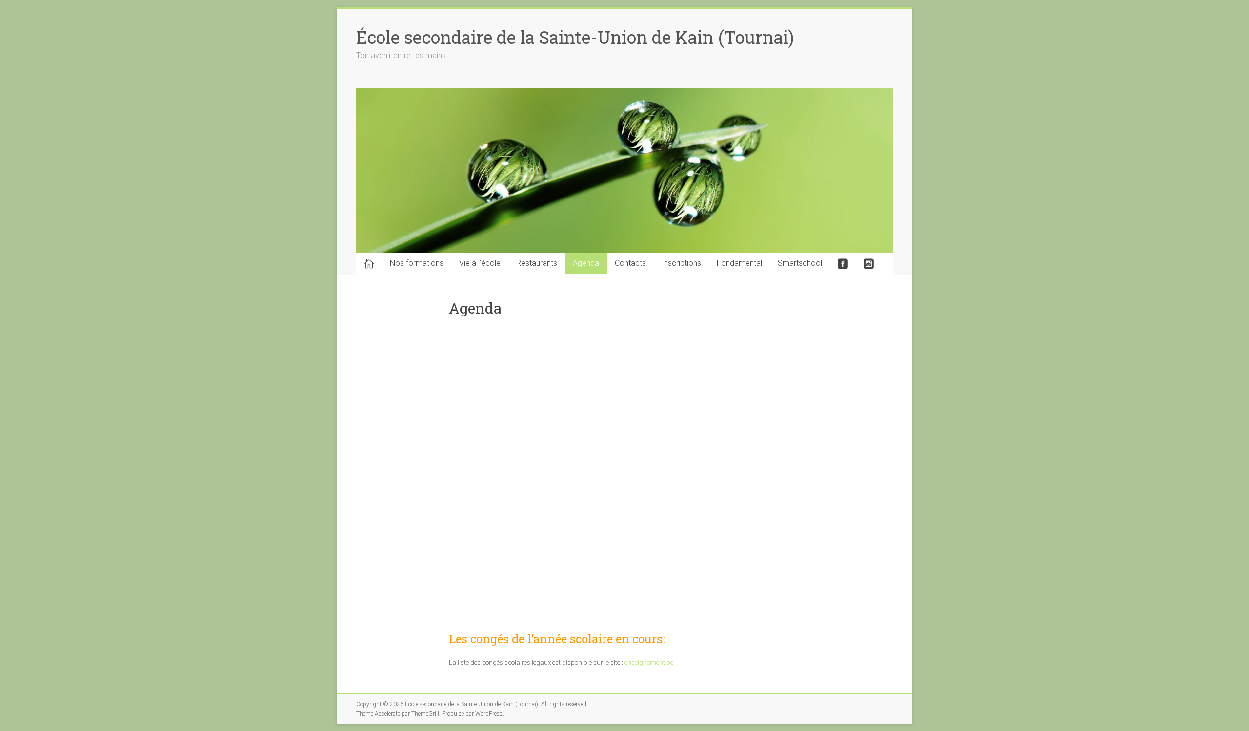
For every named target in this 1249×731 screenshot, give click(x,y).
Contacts (630, 263)
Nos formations (416, 263)
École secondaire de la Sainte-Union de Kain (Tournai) (575, 37)
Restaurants (536, 263)
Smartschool (800, 263)
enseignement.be (648, 662)
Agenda (586, 263)
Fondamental (739, 263)
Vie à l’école (480, 263)
